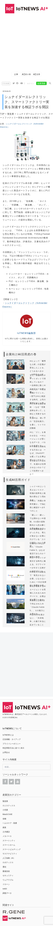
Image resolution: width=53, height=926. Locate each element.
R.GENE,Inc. (13, 717)
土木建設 (6, 832)
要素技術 (6, 871)
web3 (5, 889)
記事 (16, 74)
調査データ (7, 893)
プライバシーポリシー (12, 744)
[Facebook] (5, 781)
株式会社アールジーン (24, 714)
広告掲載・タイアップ (12, 739)
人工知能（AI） (9, 858)
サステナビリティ (10, 854)
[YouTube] (17, 781)
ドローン (6, 884)
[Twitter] (11, 781)
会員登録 (41, 83)
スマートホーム (9, 845)
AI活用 (36, 74)
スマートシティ (9, 841)
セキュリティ (8, 875)
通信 (4, 867)
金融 (4, 819)
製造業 (10, 114)
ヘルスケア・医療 (10, 823)
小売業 (5, 810)
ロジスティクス (9, 806)
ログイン (30, 83)
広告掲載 (6, 83)
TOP (2, 114)
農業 (4, 827)
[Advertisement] (26, 41)
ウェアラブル (8, 880)
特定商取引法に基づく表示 (13, 748)
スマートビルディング (12, 849)
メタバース (7, 836)
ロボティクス (8, 862)
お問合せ (6, 752)
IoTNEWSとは (8, 735)
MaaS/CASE (7, 814)
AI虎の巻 (26, 74)
